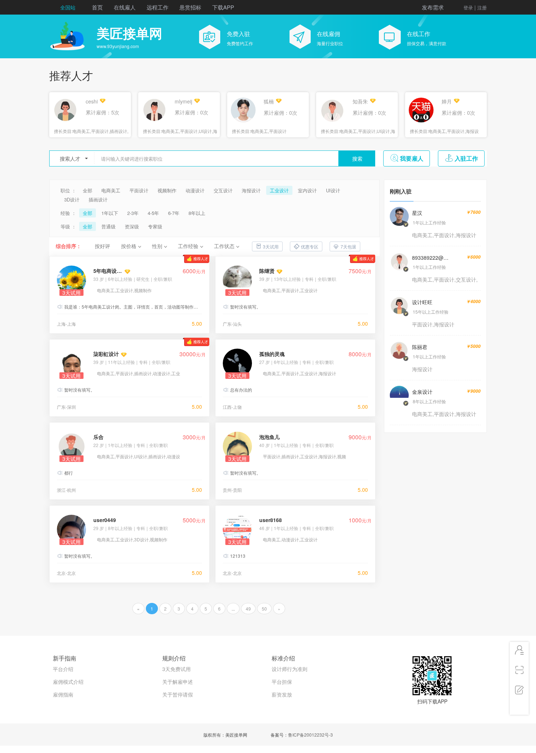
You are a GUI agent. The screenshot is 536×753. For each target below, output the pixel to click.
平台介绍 (63, 668)
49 (248, 608)
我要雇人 (411, 158)
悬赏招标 (190, 7)
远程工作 (157, 7)
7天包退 (348, 246)
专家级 (155, 226)
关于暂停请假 (177, 694)
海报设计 (251, 190)
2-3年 (133, 212)
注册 (482, 7)
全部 (87, 190)
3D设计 (71, 199)
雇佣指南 (63, 694)
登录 (468, 7)
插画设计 (98, 199)
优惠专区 (309, 246)
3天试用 (271, 246)
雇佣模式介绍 (68, 681)
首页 (97, 7)
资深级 (132, 226)
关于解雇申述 (177, 681)
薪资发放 (282, 694)
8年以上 (197, 212)
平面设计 (138, 190)
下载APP (223, 7)
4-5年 (153, 212)
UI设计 (333, 190)
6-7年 (173, 212)
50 (264, 608)
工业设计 (279, 190)
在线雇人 (125, 7)
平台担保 (282, 681)
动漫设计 (195, 190)
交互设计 (223, 190)
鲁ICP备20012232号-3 (310, 735)
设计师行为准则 (289, 668)
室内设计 (307, 190)
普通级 (108, 226)
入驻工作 (466, 158)
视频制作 (167, 190)
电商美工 (110, 190)
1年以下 (109, 212)
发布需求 (433, 7)
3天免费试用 (176, 668)
